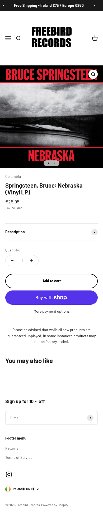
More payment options (52, 311)
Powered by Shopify (54, 505)
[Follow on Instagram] (8, 474)
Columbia (13, 176)
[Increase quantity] (31, 260)
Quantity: (12, 250)
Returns (11, 448)
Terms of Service (18, 457)
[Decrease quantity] (12, 260)
